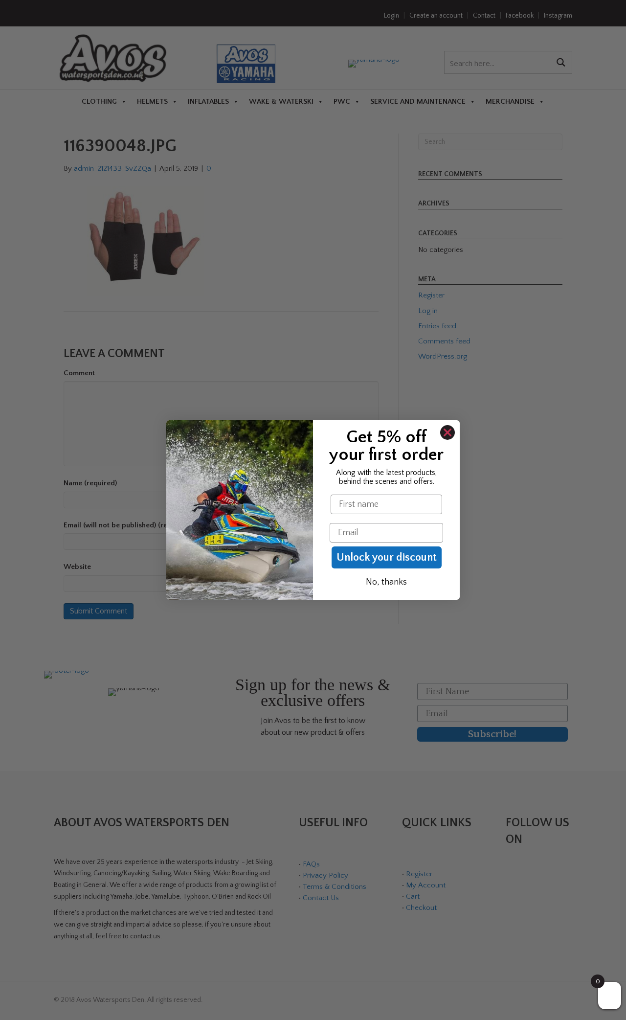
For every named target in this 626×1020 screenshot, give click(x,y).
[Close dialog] (447, 432)
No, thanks (386, 582)
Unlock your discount (386, 557)
